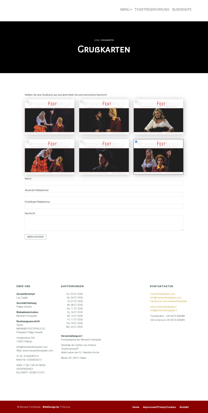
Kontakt (184, 407)
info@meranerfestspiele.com (166, 297)
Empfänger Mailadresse (37, 201)
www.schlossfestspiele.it (163, 306)
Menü (125, 9)
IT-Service (65, 407)
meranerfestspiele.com (162, 293)
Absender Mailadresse (37, 190)
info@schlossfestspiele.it (163, 310)
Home (97, 40)
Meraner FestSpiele (30, 407)
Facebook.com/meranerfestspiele (168, 301)
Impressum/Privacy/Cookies (159, 407)
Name (28, 178)
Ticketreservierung (151, 9)
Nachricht (30, 213)
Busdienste (182, 9)
